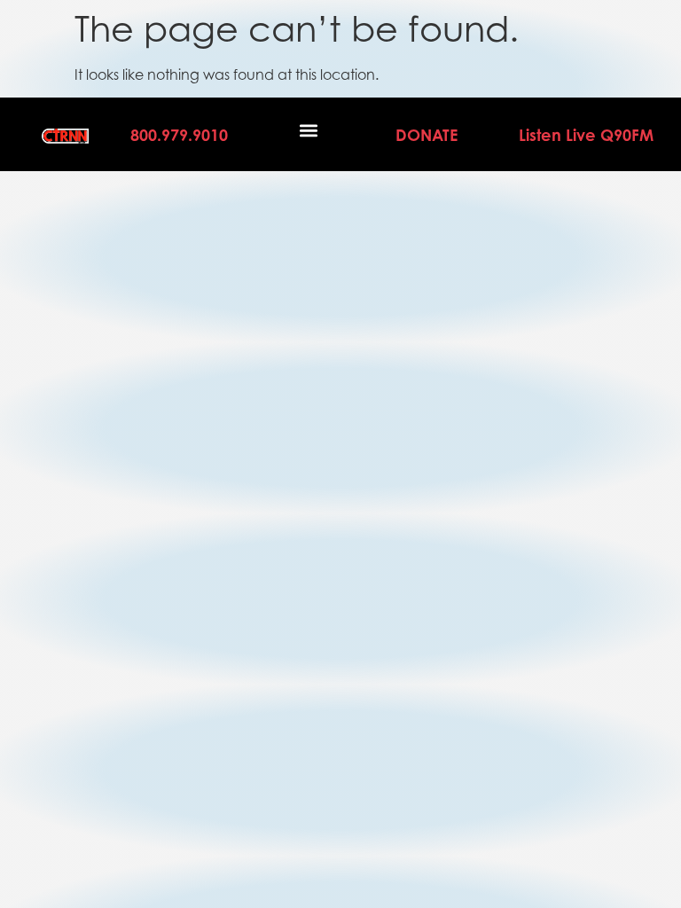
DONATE (426, 135)
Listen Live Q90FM (586, 135)
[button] (309, 130)
